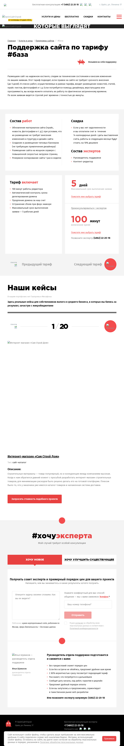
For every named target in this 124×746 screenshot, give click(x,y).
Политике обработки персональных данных (61, 742)
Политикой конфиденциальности (84, 628)
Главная (12, 41)
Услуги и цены (51, 17)
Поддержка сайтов (45, 41)
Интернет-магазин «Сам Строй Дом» (33, 456)
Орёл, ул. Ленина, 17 (24, 725)
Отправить (78, 615)
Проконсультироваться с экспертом (88, 208)
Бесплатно (72, 17)
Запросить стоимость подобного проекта (34, 499)
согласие (79, 623)
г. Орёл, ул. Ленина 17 (110, 4)
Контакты (104, 17)
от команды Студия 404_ (20, 20)
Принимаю (109, 738)
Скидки (88, 17)
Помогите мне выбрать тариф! (86, 197)
